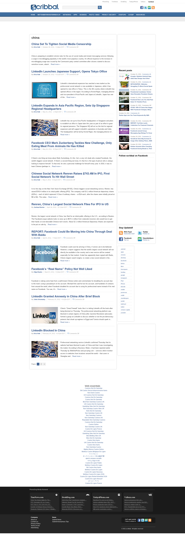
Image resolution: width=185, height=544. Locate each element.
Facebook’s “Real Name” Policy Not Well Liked (61, 269)
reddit (122, 295)
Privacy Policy (35, 524)
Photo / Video (94, 14)
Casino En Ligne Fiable (94, 463)
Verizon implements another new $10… (136, 502)
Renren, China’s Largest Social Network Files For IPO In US (70, 204)
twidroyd (123, 304)
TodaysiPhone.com (101, 497)
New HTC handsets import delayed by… (105, 507)
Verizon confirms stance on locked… (135, 509)
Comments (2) (146, 82)
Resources (140, 14)
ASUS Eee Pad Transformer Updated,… (74, 500)
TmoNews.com (37, 497)
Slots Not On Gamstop (93, 411)
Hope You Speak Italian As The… (41, 500)
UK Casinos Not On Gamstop (94, 395)
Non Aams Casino (93, 393)
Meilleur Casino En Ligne (93, 465)
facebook (123, 260)
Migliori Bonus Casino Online (94, 449)
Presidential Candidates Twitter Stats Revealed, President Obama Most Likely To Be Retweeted (142, 94)
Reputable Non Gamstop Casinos (93, 420)
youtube (123, 312)
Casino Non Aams (93, 440)
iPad (122, 281)
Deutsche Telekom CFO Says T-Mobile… (43, 509)
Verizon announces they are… (133, 500)
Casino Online (94, 424)
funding (123, 272)
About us (34, 519)
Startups (122, 14)
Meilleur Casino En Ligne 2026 (93, 474)
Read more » (55, 64)
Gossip (131, 14)
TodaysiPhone (133, 1)
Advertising (35, 528)
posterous (124, 292)
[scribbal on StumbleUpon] (146, 520)
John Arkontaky (39, 299)
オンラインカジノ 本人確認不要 (93, 456)
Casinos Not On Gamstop (93, 388)
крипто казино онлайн (94, 458)
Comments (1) (146, 128)
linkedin (123, 286)
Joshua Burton (39, 207)
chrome (123, 255)
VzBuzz (143, 1)
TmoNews (115, 1)
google (123, 275)
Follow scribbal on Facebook (133, 156)
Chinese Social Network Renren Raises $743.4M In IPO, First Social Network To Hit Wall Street (70, 175)
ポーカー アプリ (93, 481)
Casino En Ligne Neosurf (93, 479)
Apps (75, 14)
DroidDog (123, 1)
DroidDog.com (68, 497)
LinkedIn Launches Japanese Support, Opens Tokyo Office (69, 71)
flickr (122, 266)
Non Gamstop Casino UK (93, 413)
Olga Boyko (38, 272)
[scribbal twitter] (142, 520)
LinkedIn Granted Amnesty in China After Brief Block (65, 296)
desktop (123, 257)
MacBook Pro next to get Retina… (103, 500)
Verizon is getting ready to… (132, 504)
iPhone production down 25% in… (103, 504)
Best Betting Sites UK (93, 436)
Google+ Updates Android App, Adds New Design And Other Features (141, 78)
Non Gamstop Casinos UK (94, 418)
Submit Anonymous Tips (60, 522)
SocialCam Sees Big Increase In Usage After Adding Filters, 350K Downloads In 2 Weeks (141, 141)
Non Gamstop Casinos (93, 415)
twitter (122, 307)
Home (33, 14)
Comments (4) (146, 74)
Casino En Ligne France (93, 429)
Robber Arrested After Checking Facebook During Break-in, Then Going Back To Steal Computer (141, 148)
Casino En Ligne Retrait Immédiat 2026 (93, 476)
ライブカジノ (93, 454)
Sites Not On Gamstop (93, 438)
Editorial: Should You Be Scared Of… (73, 502)
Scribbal (151, 2)
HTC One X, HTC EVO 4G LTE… (41, 504)
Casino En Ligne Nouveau (94, 472)
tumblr (123, 301)
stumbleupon (125, 298)
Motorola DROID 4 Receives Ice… (72, 509)
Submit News (56, 519)
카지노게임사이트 (94, 461)
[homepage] (45, 11)
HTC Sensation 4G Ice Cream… (40, 502)
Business (83, 14)
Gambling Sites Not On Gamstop (94, 406)
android (123, 249)
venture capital (125, 310)
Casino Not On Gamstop (93, 399)
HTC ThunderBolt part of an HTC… (135, 507)
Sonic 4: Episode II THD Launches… (73, 504)
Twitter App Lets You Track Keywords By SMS (134, 115)
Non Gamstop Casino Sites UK (93, 408)
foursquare (124, 269)
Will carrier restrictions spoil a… (102, 509)
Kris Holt (37, 47)
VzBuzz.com (129, 497)
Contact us (34, 522)
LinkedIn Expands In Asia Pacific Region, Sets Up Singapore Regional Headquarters (70, 107)
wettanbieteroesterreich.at (49, 14)
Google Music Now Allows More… (72, 507)
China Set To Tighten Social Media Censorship (61, 44)
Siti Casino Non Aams (93, 467)
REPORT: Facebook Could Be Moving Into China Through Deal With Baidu (71, 233)
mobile (123, 289)
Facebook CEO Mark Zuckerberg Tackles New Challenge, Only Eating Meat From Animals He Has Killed (71, 144)
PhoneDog (105, 1)
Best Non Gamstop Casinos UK (93, 402)
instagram (124, 278)
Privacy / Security (109, 14)
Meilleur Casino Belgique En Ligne (94, 451)
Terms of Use (35, 526)
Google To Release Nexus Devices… (42, 507)
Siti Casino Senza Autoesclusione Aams (93, 390)
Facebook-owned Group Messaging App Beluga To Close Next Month (141, 133)
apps (122, 252)
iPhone (123, 284)
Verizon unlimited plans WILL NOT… (104, 502)
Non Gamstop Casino (93, 447)
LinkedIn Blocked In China (48, 330)
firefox (123, 263)
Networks (67, 14)
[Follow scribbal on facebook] (139, 520)
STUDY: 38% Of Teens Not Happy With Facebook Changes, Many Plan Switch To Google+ (141, 110)
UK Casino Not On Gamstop (93, 404)
